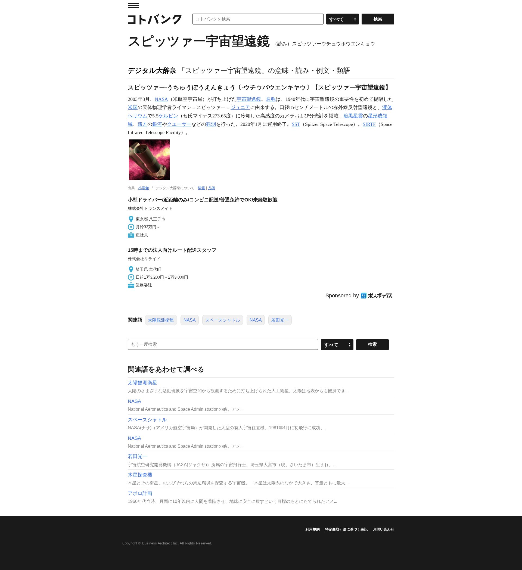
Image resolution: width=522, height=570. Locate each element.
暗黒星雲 (353, 116)
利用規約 (313, 529)
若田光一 (280, 320)
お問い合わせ (383, 529)
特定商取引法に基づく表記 (346, 529)
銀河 (157, 124)
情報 (201, 188)
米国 (133, 107)
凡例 (211, 188)
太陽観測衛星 (161, 320)
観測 (211, 124)
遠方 (142, 124)
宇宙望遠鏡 (249, 99)
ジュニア (240, 107)
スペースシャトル (222, 320)
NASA (161, 99)
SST (296, 124)
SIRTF (369, 124)
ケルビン (168, 116)
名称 (271, 99)
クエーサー (179, 124)
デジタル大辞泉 (152, 70)
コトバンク (155, 19)
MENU (133, 5)
